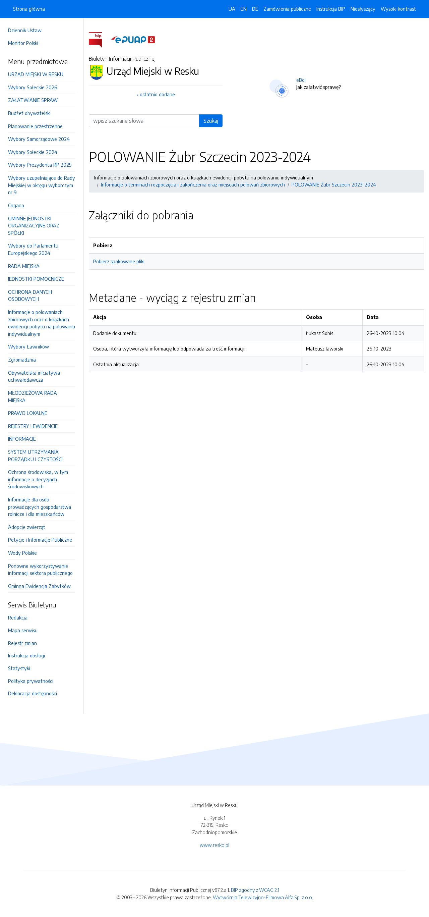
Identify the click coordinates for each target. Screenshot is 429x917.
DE (255, 9)
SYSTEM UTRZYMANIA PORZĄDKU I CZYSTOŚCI (35, 455)
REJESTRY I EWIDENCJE (33, 426)
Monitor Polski (23, 43)
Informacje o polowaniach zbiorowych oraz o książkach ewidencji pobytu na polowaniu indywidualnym (41, 323)
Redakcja (17, 617)
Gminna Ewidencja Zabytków (39, 586)
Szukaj (210, 120)
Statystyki (19, 668)
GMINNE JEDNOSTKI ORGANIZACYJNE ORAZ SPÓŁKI (33, 225)
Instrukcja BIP (330, 9)
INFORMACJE (22, 439)
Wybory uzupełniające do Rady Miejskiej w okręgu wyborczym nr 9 (41, 185)
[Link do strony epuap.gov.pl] (133, 39)
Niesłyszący (363, 9)
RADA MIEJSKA (24, 266)
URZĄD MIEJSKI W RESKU (35, 74)
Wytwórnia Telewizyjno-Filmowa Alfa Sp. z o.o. (263, 897)
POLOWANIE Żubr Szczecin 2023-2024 (334, 184)
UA (232, 9)
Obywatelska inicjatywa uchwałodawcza (34, 376)
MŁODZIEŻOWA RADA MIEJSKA (32, 396)
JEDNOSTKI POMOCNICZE (36, 279)
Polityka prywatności (30, 681)
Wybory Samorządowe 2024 (39, 139)
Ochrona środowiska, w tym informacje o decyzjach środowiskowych (38, 479)
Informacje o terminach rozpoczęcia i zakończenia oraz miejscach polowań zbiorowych (193, 184)
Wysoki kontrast (398, 9)
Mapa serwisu (23, 630)
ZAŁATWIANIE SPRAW (33, 100)
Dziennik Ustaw (25, 30)
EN (244, 9)
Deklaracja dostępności (32, 693)
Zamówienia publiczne (287, 9)
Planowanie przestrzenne (35, 126)
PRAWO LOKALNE (27, 413)
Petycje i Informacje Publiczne (40, 540)
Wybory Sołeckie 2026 (32, 87)
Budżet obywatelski (29, 113)
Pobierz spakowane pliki (118, 261)
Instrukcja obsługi (26, 655)
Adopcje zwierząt (26, 527)
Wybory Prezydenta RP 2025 (39, 165)
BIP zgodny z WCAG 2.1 (255, 890)
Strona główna (29, 9)
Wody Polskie (22, 553)
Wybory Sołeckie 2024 (32, 152)
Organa (16, 205)
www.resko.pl (214, 845)
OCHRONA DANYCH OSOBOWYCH (30, 295)
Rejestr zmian (22, 643)
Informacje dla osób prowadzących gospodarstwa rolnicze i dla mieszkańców (39, 506)
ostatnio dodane (157, 94)
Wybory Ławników (28, 346)
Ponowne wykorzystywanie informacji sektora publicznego (40, 569)
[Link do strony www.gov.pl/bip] (99, 39)
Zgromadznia (22, 360)
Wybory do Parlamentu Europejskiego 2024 (33, 249)
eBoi (301, 80)
